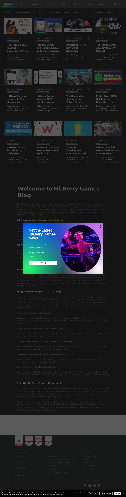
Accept (117, 494)
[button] (99, 226)
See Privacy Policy (58, 495)
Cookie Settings (106, 494)
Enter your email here (36, 252)
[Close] (123, 493)
